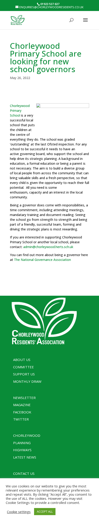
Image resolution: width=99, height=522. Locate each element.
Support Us (24, 374)
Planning (22, 442)
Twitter (21, 419)
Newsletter (24, 397)
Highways (22, 450)
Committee (23, 367)
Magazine (22, 404)
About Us (21, 359)
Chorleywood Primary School (20, 111)
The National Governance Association (42, 259)
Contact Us (24, 473)
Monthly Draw (27, 381)
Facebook (22, 412)
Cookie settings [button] (19, 512)
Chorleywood (26, 435)
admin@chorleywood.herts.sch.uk (48, 247)
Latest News (24, 457)
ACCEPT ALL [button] (45, 511)
